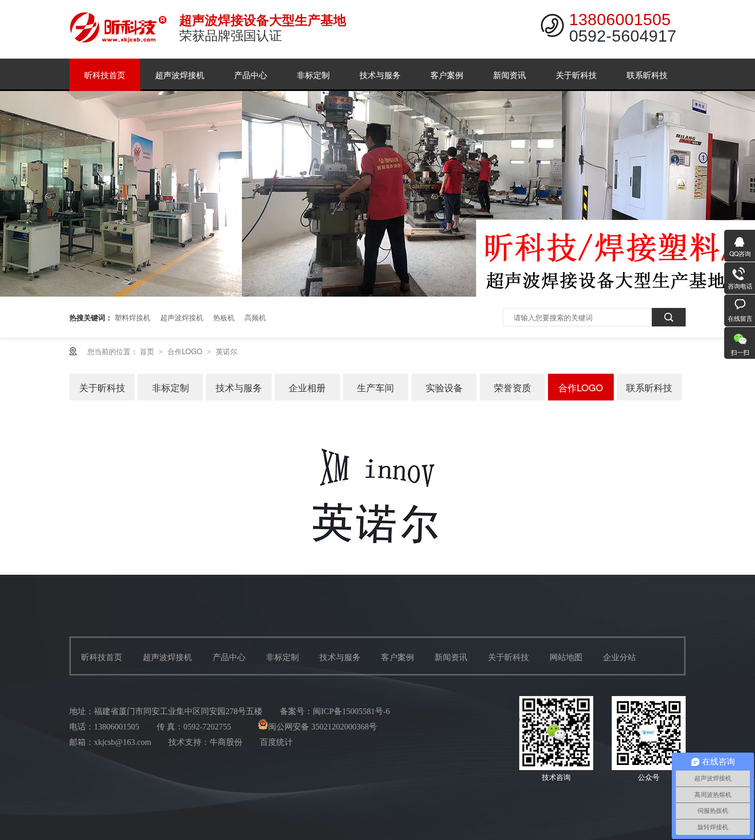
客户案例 (446, 75)
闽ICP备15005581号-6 (351, 711)
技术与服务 (380, 75)
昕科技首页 (104, 75)
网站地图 (566, 657)
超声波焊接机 (179, 75)
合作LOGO (185, 351)
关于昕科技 (576, 75)
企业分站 (619, 657)
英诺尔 (226, 351)
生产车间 (375, 387)
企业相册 (307, 387)
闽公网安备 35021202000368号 (322, 726)
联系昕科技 (647, 75)
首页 (148, 351)
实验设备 (444, 387)
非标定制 (313, 75)
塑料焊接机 (132, 317)
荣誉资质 (512, 387)
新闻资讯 (509, 75)
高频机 (255, 317)
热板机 (224, 317)
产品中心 (250, 75)
